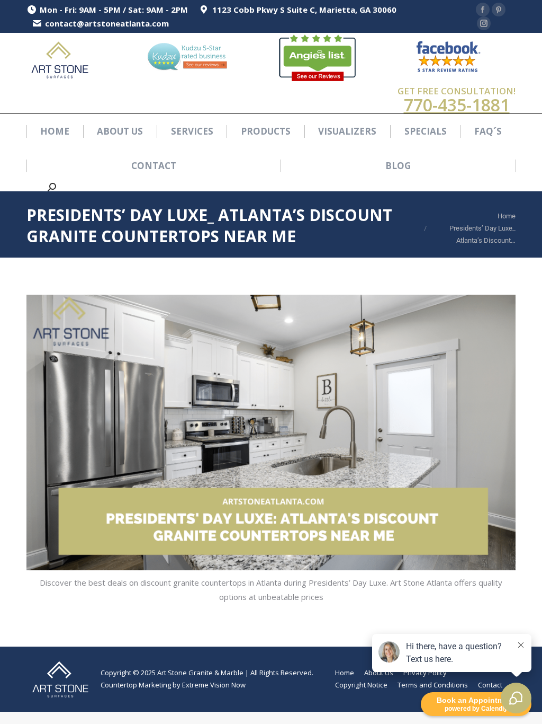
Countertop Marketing (136, 685)
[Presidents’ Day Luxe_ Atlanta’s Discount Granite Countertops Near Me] (271, 432)
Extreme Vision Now (214, 685)
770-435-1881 (457, 104)
